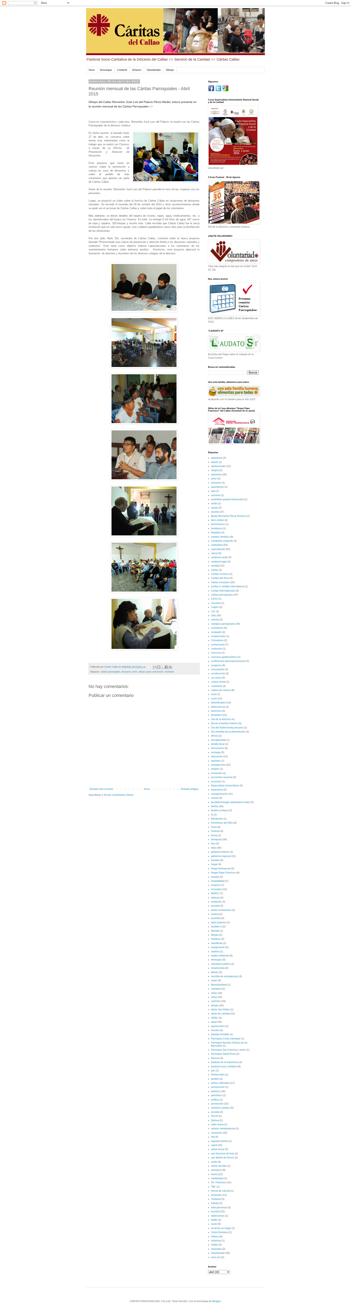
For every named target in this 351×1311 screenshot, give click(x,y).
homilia (215, 876)
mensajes (216, 959)
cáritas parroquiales (110, 671)
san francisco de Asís (222, 1153)
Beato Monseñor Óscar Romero (228, 516)
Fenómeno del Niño (222, 822)
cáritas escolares (220, 582)
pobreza (215, 1091)
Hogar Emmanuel (221, 868)
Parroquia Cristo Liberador (225, 1038)
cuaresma (216, 686)
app (213, 491)
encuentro (216, 773)
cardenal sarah (219, 557)
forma (214, 835)
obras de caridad (220, 1013)
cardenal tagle (219, 561)
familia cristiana (219, 810)
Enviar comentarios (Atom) (118, 795)
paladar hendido (220, 1034)
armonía (215, 495)
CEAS (214, 598)
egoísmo (216, 760)
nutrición (216, 1001)
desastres (126, 671)
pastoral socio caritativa (224, 1066)
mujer (214, 980)
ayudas (215, 511)
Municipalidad (219, 984)
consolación (217, 669)
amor (214, 478)
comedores (217, 628)
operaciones (218, 1026)
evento (215, 798)
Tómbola (216, 1199)
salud (214, 1145)
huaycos (215, 885)
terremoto (216, 1195)
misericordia (218, 968)
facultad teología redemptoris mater (230, 802)
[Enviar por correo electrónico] (155, 667)
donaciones (217, 748)
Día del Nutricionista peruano (227, 727)
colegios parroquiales (223, 623)
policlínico (216, 1095)
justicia (215, 914)
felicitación (217, 818)
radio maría (217, 1124)
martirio (215, 951)
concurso (216, 652)
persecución (218, 1087)
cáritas (214, 570)
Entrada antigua (189, 789)
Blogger (216, 1301)
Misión (214, 972)
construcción (218, 673)
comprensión (218, 636)
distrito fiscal (218, 744)
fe (212, 814)
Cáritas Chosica (220, 574)
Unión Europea (219, 1232)
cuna (214, 694)
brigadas (216, 532)
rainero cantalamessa (223, 1128)
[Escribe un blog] (159, 667)
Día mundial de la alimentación (228, 731)
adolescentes (218, 466)
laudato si (216, 926)
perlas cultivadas (220, 1083)
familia (214, 806)
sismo (214, 1174)
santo (214, 1161)
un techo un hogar (221, 1228)
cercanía (216, 603)
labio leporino (218, 922)
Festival (215, 831)
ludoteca (216, 939)
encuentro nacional (221, 777)
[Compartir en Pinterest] (170, 667)
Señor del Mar (219, 1166)
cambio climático (220, 536)
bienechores (218, 524)
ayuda (214, 507)
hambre (215, 860)
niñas (214, 993)
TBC (213, 1186)
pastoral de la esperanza (224, 1062)
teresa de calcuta (220, 1190)
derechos (216, 711)
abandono (216, 457)
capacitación (218, 549)
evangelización (219, 793)
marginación (218, 947)
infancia (215, 897)
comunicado (218, 644)
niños (214, 997)
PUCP (214, 1116)
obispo (142, 671)
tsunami (215, 1211)
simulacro (216, 1170)
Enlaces (136, 70)
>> (151, 106)
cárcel (214, 553)
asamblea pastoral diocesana (227, 499)
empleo (215, 768)
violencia (216, 1240)
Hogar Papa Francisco (223, 872)
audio (214, 503)
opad (148, 671)
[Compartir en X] (162, 667)
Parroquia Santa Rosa (223, 1053)
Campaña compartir (222, 540)
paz (213, 1070)
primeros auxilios (220, 1107)
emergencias (218, 764)
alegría (215, 470)
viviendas (216, 1249)
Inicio (92, 70)
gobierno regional (221, 856)
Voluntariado (154, 70)
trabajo (215, 1203)
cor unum (216, 677)
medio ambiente (220, 955)
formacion (216, 839)
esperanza (217, 789)
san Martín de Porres (222, 1157)
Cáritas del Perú (220, 578)
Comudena (217, 640)
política (215, 1099)
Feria (214, 827)
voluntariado (218, 1253)
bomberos (216, 528)
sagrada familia (219, 1141)
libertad (215, 930)
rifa (212, 1136)
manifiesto (216, 943)
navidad (215, 988)
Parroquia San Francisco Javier (228, 1049)
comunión (216, 648)
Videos (215, 1236)
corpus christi (218, 681)
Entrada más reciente (101, 789)
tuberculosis (217, 1215)
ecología (216, 752)
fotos (134, 671)
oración (215, 1030)
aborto (214, 462)
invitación (216, 901)
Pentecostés (218, 1074)
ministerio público (221, 964)
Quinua (215, 1120)
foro (213, 843)
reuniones (169, 671)
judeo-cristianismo (221, 910)
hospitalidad (218, 881)
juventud (216, 918)
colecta (215, 619)
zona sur (216, 1257)
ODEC (214, 1017)
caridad (215, 565)
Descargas (106, 70)
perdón (215, 1078)
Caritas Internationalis (223, 590)
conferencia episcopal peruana (228, 661)
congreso (216, 665)
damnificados (218, 702)
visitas (214, 1244)
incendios (216, 889)
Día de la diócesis (221, 719)
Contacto (122, 70)
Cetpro (215, 607)
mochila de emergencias (224, 976)
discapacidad (218, 740)
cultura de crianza (221, 690)
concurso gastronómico (224, 657)
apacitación (217, 487)
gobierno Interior (220, 851)
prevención (157, 671)
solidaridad (217, 1178)
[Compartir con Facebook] (166, 667)
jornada (215, 905)
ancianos (216, 482)
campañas (217, 545)
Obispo (170, 70)
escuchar (216, 781)
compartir (216, 632)
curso (214, 698)
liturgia (215, 934)
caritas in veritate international (227, 586)
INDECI (215, 893)
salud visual (217, 1149)
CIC (213, 611)
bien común (217, 520)
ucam (214, 1224)
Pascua (215, 1058)
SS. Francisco (218, 1182)
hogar (214, 864)
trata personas (219, 1207)
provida (215, 1112)
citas (213, 615)
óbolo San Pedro (220, 1009)
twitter (214, 1219)
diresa (214, 735)
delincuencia (218, 706)
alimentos (216, 474)
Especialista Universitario (225, 785)
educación (217, 756)
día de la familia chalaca (224, 723)
